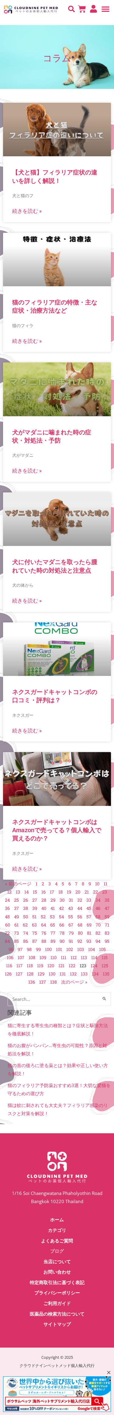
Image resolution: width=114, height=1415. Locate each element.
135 (106, 974)
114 (94, 957)
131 (63, 974)
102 (69, 949)
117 (19, 966)
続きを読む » (27, 211)
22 (95, 892)
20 (77, 892)
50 (25, 917)
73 (16, 933)
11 (105, 884)
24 (7, 900)
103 (80, 949)
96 (11, 949)
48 (7, 917)
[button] (71, 9)
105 (102, 949)
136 (31, 982)
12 (9, 892)
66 (61, 925)
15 (35, 892)
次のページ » (74, 982)
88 (43, 941)
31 (71, 900)
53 (52, 917)
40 (43, 908)
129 (41, 974)
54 (61, 917)
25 (16, 900)
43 (70, 908)
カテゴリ (57, 1230)
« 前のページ (18, 884)
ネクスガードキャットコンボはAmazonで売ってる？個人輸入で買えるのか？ (56, 830)
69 (89, 925)
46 (97, 908)
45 (88, 908)
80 (80, 933)
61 (16, 925)
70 (98, 925)
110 (53, 957)
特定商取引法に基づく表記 (57, 1282)
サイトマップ (57, 1324)
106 (10, 957)
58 (97, 917)
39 (34, 908)
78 (62, 933)
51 (34, 917)
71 (107, 925)
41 (52, 908)
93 (88, 941)
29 (52, 900)
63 (34, 925)
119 (40, 966)
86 (25, 941)
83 (107, 933)
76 (43, 933)
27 (34, 900)
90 (62, 941)
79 (71, 933)
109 (43, 957)
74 (25, 933)
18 (60, 892)
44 (79, 908)
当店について (57, 1261)
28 (43, 900)
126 (8, 974)
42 (61, 908)
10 (97, 884)
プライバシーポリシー (57, 1293)
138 (53, 982)
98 (29, 949)
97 (20, 949)
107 (21, 957)
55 (70, 917)
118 (30, 966)
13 (18, 892)
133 (84, 974)
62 (25, 925)
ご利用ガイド (57, 1303)
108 (32, 957)
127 (19, 974)
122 (72, 966)
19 (69, 892)
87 (34, 941)
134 (95, 974)
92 (79, 941)
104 (91, 949)
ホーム (57, 1219)
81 (89, 933)
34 (97, 900)
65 (52, 925)
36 (7, 908)
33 (88, 900)
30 (62, 900)
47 (107, 908)
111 (63, 957)
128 (30, 974)
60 (7, 925)
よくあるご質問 (57, 1241)
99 (38, 949)
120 (50, 966)
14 (26, 892)
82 (97, 933)
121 (61, 966)
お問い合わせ (57, 1272)
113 (84, 957)
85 (16, 941)
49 (16, 917)
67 (70, 925)
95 (107, 941)
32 (79, 900)
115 (105, 957)
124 (94, 966)
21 (87, 892)
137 (42, 982)
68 (80, 925)
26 (25, 900)
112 (74, 957)
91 (71, 941)
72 (7, 933)
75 (34, 933)
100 (48, 949)
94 (97, 941)
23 (104, 892)
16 (43, 892)
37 (16, 908)
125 (105, 966)
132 (73, 974)
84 (7, 941)
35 (107, 900)
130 (52, 974)
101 (59, 949)
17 (52, 892)
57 (88, 917)
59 (107, 917)
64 (43, 925)
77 (52, 933)
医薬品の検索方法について (57, 1314)
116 (9, 966)
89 (52, 941)
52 (43, 917)
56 (79, 917)
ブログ (57, 1251)
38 (25, 908)
